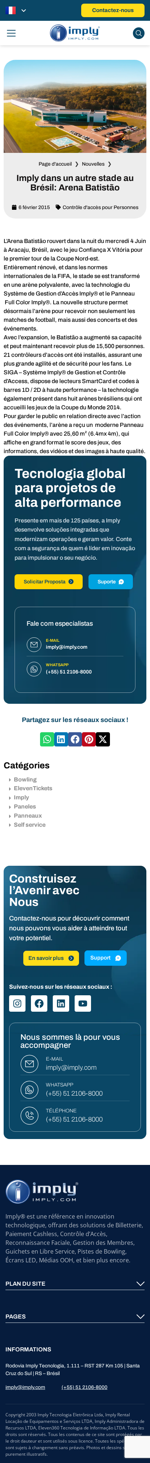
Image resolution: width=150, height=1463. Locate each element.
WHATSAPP (59, 1085)
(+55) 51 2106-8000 (74, 1093)
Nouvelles (93, 164)
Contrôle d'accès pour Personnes (100, 207)
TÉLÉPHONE (61, 1111)
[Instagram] (17, 1004)
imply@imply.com (71, 1068)
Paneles (25, 806)
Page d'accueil (55, 164)
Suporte (107, 581)
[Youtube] (83, 1004)
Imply (21, 797)
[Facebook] (39, 1004)
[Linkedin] (61, 1004)
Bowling (25, 779)
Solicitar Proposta (45, 581)
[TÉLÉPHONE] (29, 1116)
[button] (47, 739)
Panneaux (28, 815)
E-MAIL (54, 1059)
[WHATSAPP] (29, 1090)
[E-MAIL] (29, 1064)
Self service (30, 825)
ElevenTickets (33, 788)
